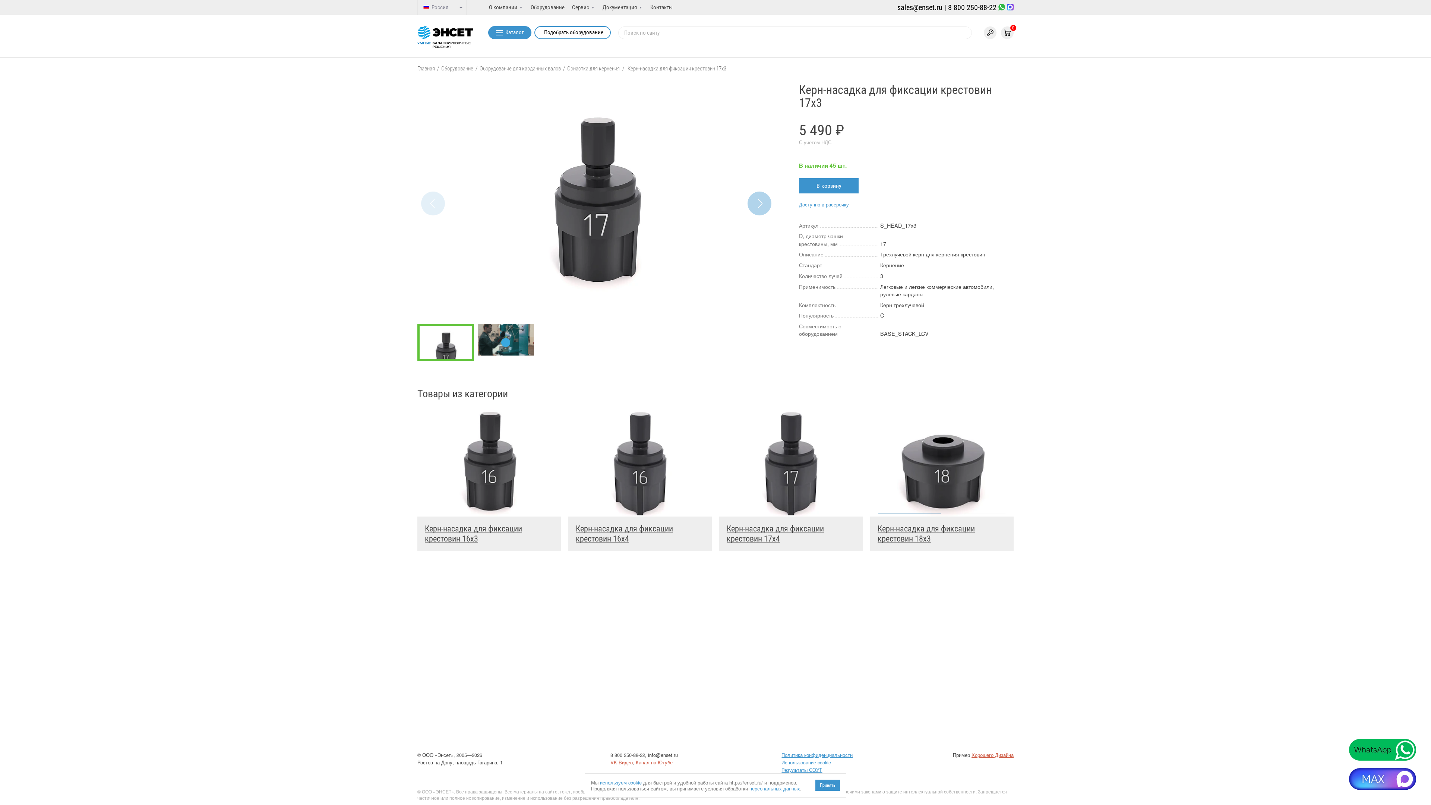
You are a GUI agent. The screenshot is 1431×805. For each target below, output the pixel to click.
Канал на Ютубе (654, 762)
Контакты (661, 7)
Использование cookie (806, 762)
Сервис (580, 7)
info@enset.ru (663, 754)
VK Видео (621, 762)
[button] (759, 203)
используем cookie (621, 782)
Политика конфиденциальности (817, 754)
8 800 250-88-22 (972, 7)
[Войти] (990, 32)
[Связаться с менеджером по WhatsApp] (1001, 8)
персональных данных (774, 788)
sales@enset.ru (919, 7)
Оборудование (548, 7)
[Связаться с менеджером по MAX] (1010, 8)
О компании (503, 7)
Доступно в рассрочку (824, 204)
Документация (620, 7)
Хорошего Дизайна (993, 754)
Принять (827, 785)
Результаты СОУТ (801, 769)
